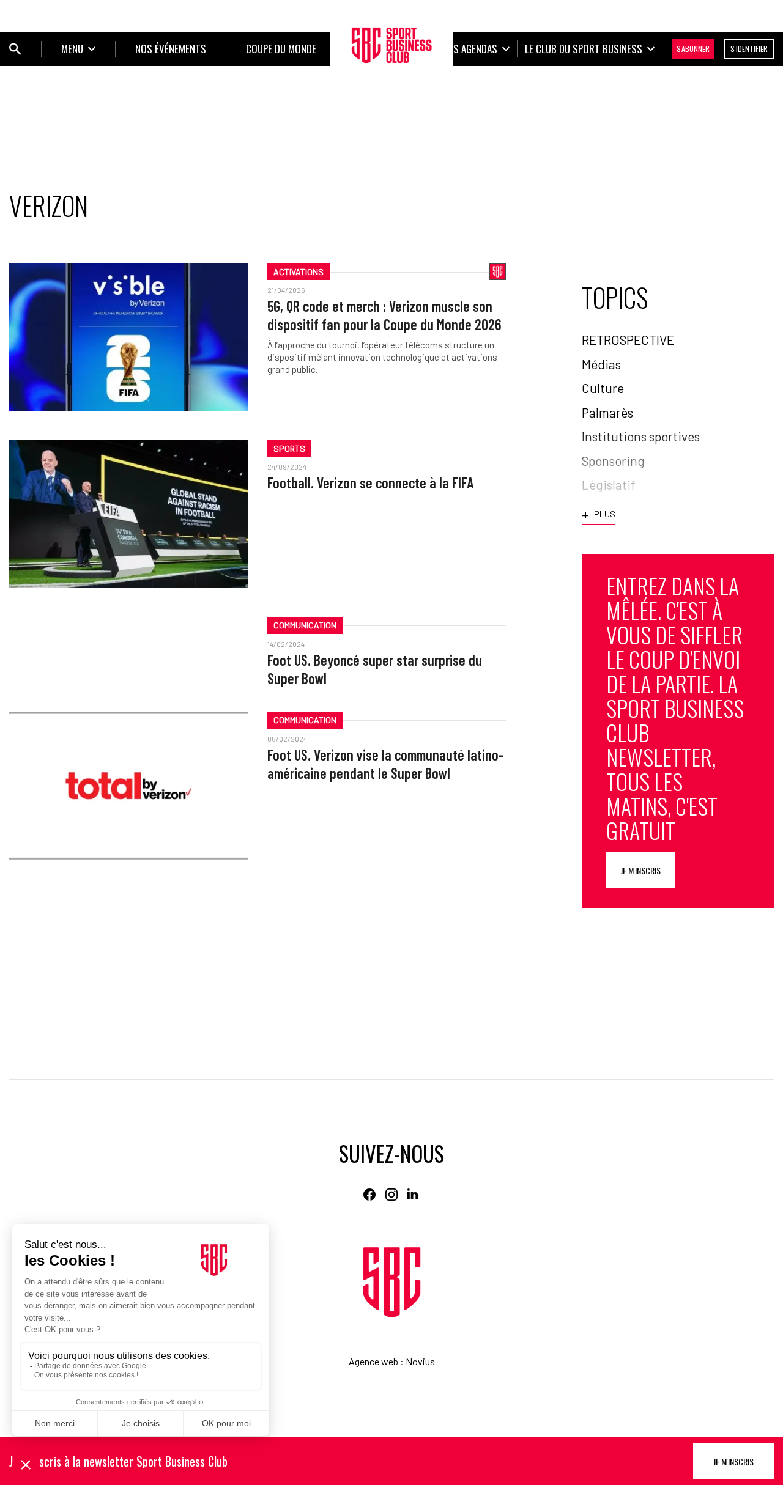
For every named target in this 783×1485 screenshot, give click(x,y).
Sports (289, 448)
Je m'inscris (640, 870)
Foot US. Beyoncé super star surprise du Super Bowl (374, 669)
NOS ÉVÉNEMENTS (170, 48)
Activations (298, 272)
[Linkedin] (413, 1194)
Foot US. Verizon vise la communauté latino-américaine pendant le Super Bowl (385, 764)
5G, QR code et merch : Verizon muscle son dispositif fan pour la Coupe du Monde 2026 (384, 315)
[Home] (391, 1282)
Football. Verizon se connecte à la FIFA (370, 483)
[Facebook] (369, 1194)
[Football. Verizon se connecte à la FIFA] (128, 514)
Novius (420, 1361)
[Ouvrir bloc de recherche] (15, 48)
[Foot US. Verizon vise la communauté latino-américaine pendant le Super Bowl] (128, 786)
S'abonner (693, 48)
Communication (304, 625)
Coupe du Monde (281, 48)
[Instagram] (391, 1194)
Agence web (373, 1361)
